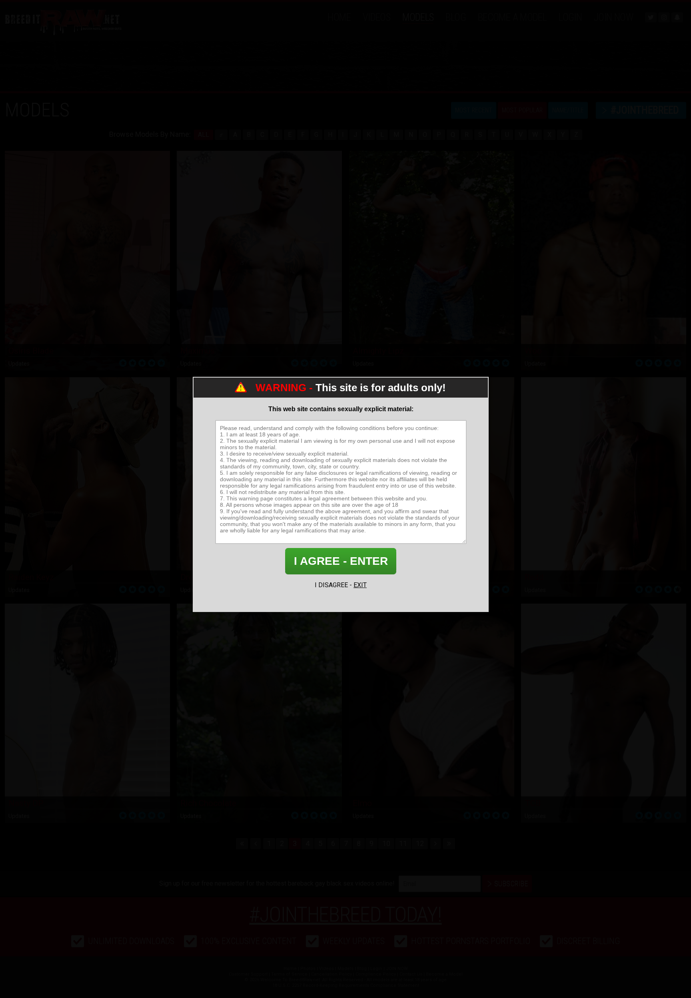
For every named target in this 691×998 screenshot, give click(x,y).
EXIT (360, 585)
